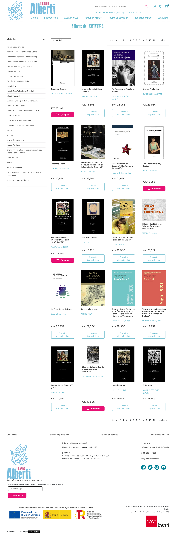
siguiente (163, 40)
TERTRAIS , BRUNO (149, 233)
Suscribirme (17, 495)
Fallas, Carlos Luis (119, 390)
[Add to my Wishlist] (70, 54)
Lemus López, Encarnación (92, 376)
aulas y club (71, 18)
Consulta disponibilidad (93, 113)
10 (150, 40)
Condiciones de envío (159, 434)
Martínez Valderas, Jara (151, 321)
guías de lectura (118, 18)
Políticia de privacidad (59, 434)
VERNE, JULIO (87, 314)
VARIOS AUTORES (58, 392)
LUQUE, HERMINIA (119, 245)
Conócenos (12, 434)
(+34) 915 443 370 (148, 453)
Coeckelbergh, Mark (59, 314)
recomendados (143, 18)
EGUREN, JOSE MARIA (60, 168)
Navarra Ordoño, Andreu (121, 173)
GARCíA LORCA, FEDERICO (61, 94)
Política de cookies (109, 434)
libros (34, 18)
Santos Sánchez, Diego (121, 321)
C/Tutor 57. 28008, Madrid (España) (155, 447)
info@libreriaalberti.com (150, 459)
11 (154, 40)
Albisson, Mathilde (88, 172)
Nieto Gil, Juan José (89, 96)
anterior (113, 40)
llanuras (163, 18)
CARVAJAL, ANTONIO (59, 247)
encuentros (51, 18)
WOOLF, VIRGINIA (150, 171)
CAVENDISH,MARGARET (152, 94)
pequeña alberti (94, 18)
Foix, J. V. (85, 242)
